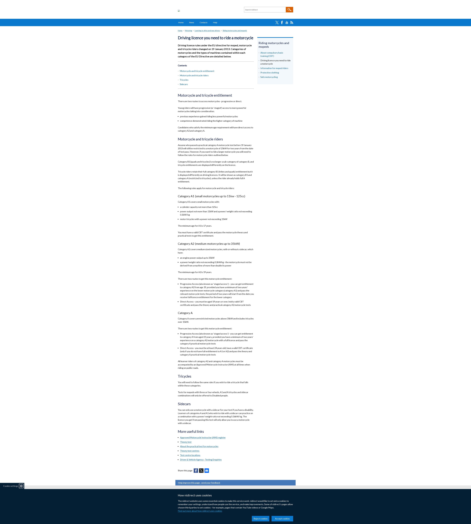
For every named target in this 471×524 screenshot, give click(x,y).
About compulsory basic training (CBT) (271, 54)
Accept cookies (282, 518)
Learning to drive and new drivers (207, 30)
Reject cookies (261, 518)
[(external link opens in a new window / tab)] (196, 470)
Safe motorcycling (269, 77)
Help (215, 22)
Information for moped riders (274, 68)
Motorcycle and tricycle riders (194, 75)
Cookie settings (10, 486)
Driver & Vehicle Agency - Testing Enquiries (201, 459)
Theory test (185, 442)
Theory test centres (189, 450)
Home (180, 22)
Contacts (203, 22)
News (191, 22)
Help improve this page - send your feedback (199, 482)
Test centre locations (190, 455)
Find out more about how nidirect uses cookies (200, 511)
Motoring (188, 30)
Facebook (281, 22)
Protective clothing (269, 72)
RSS (291, 22)
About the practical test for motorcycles (199, 446)
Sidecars (184, 84)
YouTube (286, 22)
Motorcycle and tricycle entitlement (197, 71)
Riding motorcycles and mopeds (235, 30)
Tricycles (184, 79)
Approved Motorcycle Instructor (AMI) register (203, 437)
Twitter (277, 22)
